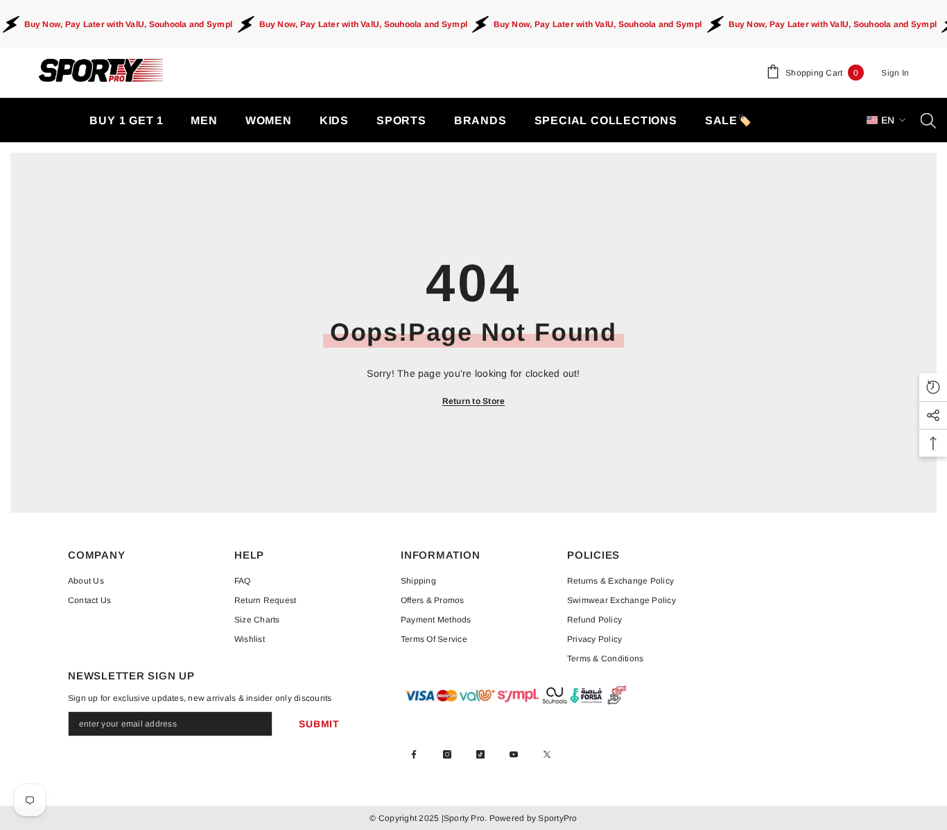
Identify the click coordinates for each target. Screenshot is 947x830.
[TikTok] (480, 754)
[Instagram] (447, 754)
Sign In (895, 73)
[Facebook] (414, 754)
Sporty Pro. (465, 818)
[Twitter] (547, 754)
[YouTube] (514, 754)
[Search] (928, 120)
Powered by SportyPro (532, 818)
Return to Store (473, 401)
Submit (319, 723)
